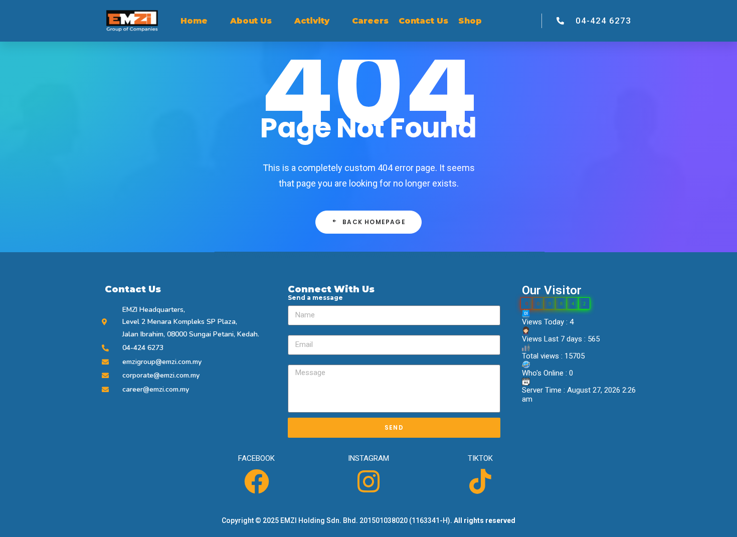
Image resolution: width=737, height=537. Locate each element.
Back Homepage (374, 222)
